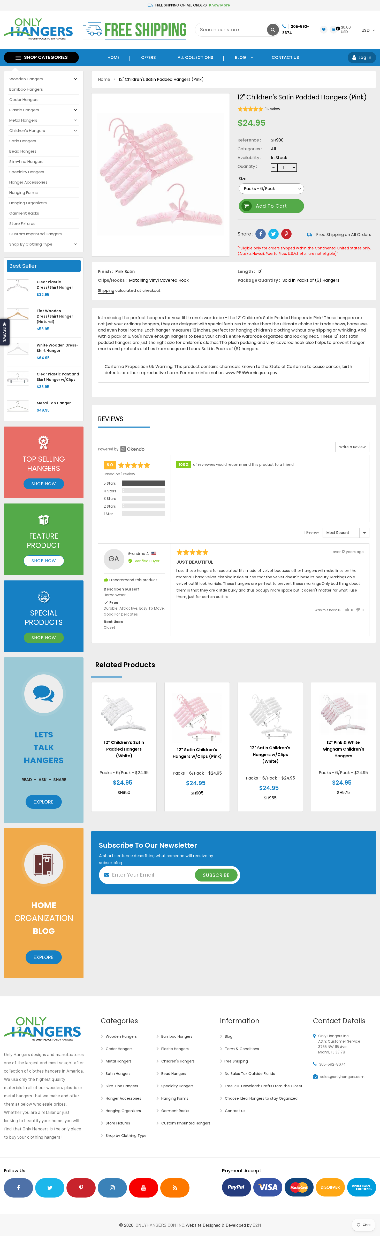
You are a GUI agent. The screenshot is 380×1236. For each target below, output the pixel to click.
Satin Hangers (22, 141)
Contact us (234, 1110)
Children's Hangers (27, 130)
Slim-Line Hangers (26, 161)
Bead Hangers (22, 151)
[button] (259, 109)
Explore (44, 802)
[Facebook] (260, 234)
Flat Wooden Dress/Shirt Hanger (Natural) (55, 316)
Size (243, 179)
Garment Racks (24, 213)
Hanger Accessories (28, 182)
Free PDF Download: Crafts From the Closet (263, 1086)
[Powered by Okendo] (121, 449)
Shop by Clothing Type (30, 244)
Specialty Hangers (26, 172)
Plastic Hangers (24, 110)
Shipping (106, 290)
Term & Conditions (241, 1048)
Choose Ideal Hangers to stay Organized (261, 1098)
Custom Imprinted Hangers (35, 234)
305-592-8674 (332, 1064)
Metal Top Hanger (54, 403)
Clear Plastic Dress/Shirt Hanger (55, 284)
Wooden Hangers (26, 79)
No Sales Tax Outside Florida (249, 1073)
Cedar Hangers (24, 99)
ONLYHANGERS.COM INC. (161, 1225)
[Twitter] (273, 234)
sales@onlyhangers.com (342, 1076)
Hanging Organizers (28, 203)
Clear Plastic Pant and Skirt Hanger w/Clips (58, 377)
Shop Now (44, 484)
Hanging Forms (23, 192)
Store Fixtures (22, 223)
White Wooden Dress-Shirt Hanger (57, 348)
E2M (257, 1225)
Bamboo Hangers (26, 89)
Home (104, 79)
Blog (228, 1036)
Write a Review (352, 447)
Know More (219, 5)
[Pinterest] (286, 234)
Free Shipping (236, 1061)
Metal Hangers (23, 120)
